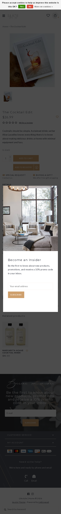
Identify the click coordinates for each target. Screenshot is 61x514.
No (30, 7)
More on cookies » (43, 7)
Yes (22, 7)
